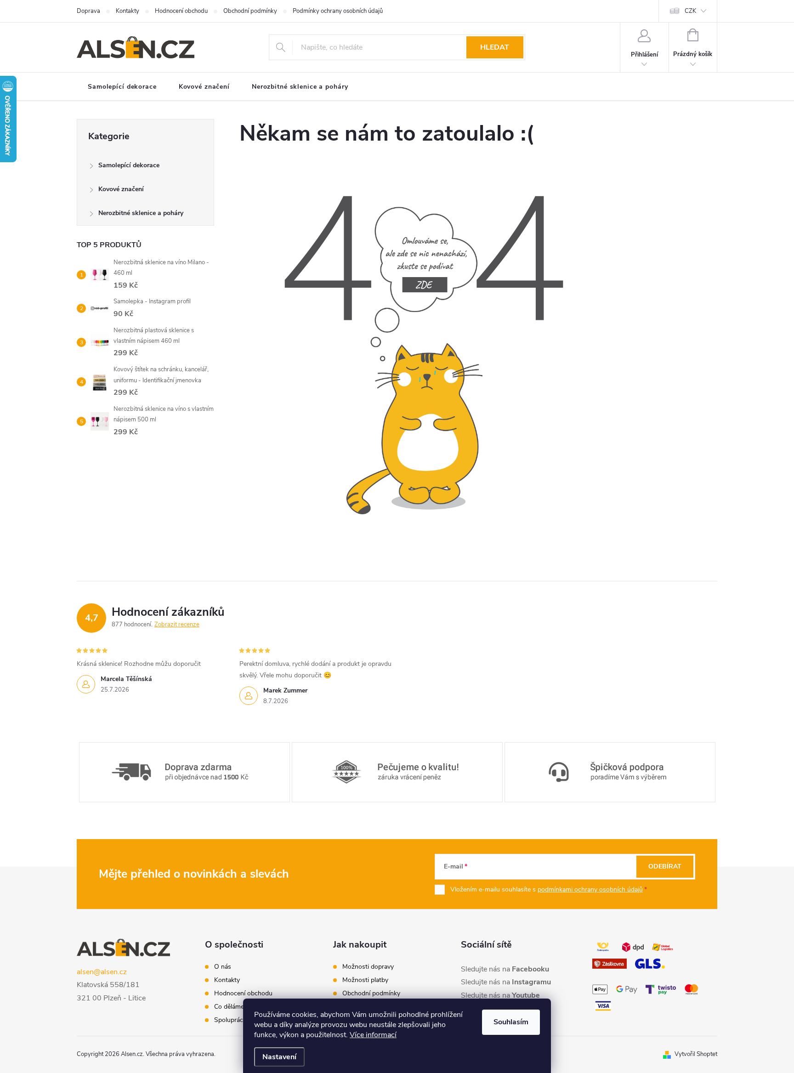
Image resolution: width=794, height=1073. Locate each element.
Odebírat (664, 866)
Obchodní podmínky (250, 11)
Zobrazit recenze (176, 624)
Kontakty (127, 11)
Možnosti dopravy (368, 967)
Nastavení (279, 1057)
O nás (222, 967)
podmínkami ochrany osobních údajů (590, 889)
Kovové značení (121, 189)
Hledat (494, 47)
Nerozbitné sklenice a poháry (140, 213)
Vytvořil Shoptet (696, 1054)
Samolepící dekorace (128, 165)
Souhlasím (510, 1022)
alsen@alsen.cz (102, 972)
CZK (690, 11)
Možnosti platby (365, 980)
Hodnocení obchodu (181, 11)
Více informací (373, 1035)
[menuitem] (122, 87)
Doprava (88, 11)
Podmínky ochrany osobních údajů (338, 11)
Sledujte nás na (505, 969)
